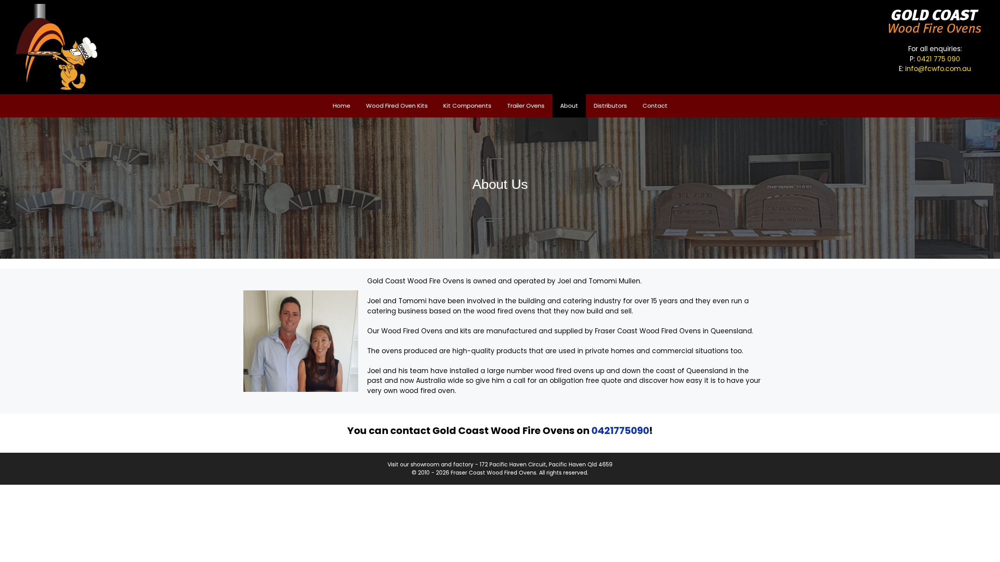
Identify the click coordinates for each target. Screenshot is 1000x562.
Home (341, 105)
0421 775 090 (938, 59)
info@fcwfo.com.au (938, 68)
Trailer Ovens (526, 105)
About (569, 105)
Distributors (610, 105)
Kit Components (467, 105)
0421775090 (620, 431)
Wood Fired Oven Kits (397, 105)
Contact (655, 105)
